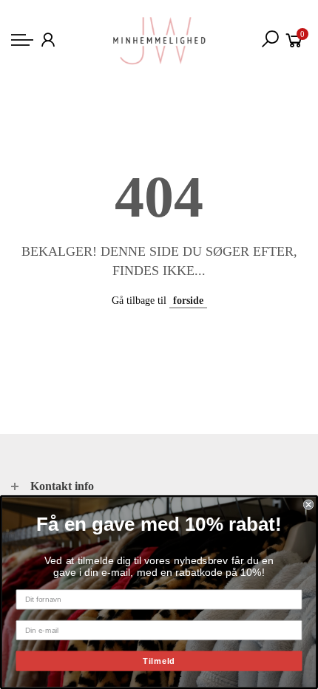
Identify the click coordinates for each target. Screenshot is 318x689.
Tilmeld (159, 660)
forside (188, 300)
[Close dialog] (308, 504)
